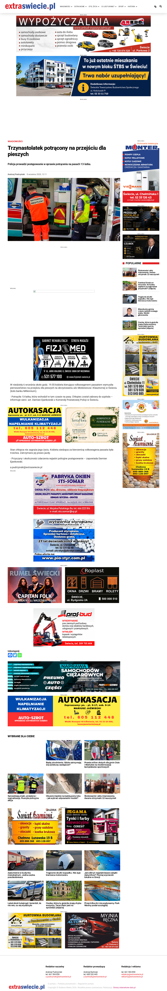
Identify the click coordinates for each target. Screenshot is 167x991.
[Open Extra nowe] (86, 6)
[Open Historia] (136, 6)
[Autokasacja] (64, 711)
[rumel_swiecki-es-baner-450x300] (35, 585)
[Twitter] (15, 655)
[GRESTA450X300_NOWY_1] (35, 930)
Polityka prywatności (67, 984)
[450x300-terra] (92, 425)
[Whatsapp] (19, 655)
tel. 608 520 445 (90, 974)
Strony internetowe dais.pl (124, 987)
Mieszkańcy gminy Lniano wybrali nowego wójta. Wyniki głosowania (148, 312)
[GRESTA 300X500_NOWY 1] (141, 365)
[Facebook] (10, 655)
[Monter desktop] (141, 172)
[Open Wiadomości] (71, 6)
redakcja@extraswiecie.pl (132, 974)
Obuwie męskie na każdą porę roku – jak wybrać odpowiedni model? (63, 797)
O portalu (52, 984)
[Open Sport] (125, 6)
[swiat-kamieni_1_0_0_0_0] (35, 826)
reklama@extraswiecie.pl (132, 977)
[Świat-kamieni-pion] (141, 460)
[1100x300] (64, 676)
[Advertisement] (83, 117)
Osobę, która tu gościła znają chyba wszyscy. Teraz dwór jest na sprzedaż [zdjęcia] (63, 905)
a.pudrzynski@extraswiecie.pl (58, 977)
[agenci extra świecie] (141, 247)
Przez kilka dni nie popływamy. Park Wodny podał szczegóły (101, 904)
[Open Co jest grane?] (116, 6)
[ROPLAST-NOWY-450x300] (92, 585)
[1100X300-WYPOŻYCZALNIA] (83, 34)
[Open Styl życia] (99, 6)
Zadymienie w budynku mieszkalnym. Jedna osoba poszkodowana (21, 875)
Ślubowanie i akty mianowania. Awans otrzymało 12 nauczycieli (100, 797)
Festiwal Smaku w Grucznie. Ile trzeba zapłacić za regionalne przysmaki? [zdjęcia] (147, 286)
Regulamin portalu (86, 984)
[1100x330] (83, 76)
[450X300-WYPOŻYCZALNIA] (92, 930)
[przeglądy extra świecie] (141, 218)
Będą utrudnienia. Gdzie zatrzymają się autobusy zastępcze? (63, 763)
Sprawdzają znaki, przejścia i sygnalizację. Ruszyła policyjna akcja (23, 798)
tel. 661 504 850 (53, 974)
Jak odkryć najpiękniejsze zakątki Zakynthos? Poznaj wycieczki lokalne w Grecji (100, 875)
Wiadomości (15, 141)
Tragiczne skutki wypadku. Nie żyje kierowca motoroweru (63, 874)
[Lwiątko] (141, 414)
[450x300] (92, 826)
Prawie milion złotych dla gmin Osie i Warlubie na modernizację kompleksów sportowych (102, 764)
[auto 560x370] (35, 425)
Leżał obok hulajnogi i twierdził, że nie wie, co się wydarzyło (24, 904)
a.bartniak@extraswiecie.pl (95, 977)
